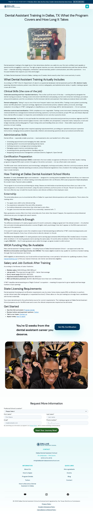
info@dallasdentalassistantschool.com (46, 461)
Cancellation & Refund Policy (46, 510)
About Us (27, 469)
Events (69, 473)
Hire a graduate (69, 469)
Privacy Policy (33, 425)
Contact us (23, 314)
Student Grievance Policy (46, 507)
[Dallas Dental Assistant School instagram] (46, 494)
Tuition (36, 312)
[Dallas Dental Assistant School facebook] (68, 494)
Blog (69, 476)
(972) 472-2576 (46, 458)
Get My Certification (67, 327)
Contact (69, 480)
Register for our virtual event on (40, 2)
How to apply (21, 316)
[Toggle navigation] (87, 6)
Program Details (27, 476)
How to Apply (27, 473)
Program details (29, 310)
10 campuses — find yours (46, 455)
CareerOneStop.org (10, 259)
